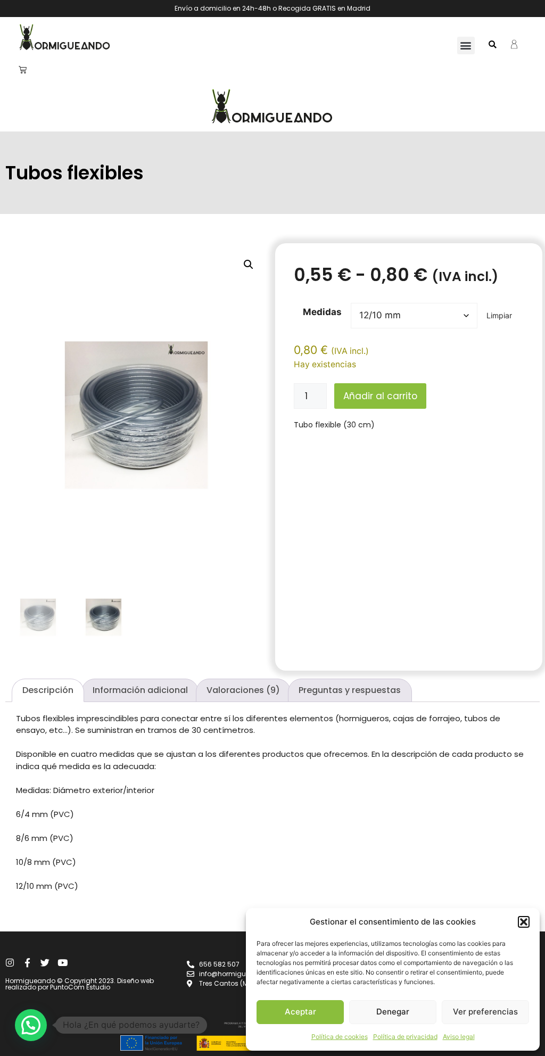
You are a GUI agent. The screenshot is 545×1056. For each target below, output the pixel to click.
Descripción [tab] (47, 690)
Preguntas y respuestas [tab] (350, 690)
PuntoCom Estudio (80, 987)
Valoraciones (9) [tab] (243, 690)
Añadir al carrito (380, 396)
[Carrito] (23, 69)
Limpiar (499, 315)
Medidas (322, 312)
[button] (523, 922)
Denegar (392, 1011)
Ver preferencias (485, 1011)
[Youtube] (62, 962)
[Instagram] (9, 962)
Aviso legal (459, 1037)
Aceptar (300, 1011)
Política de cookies (339, 1037)
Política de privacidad (405, 1037)
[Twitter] (44, 962)
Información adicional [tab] (140, 690)
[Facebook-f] (27, 962)
